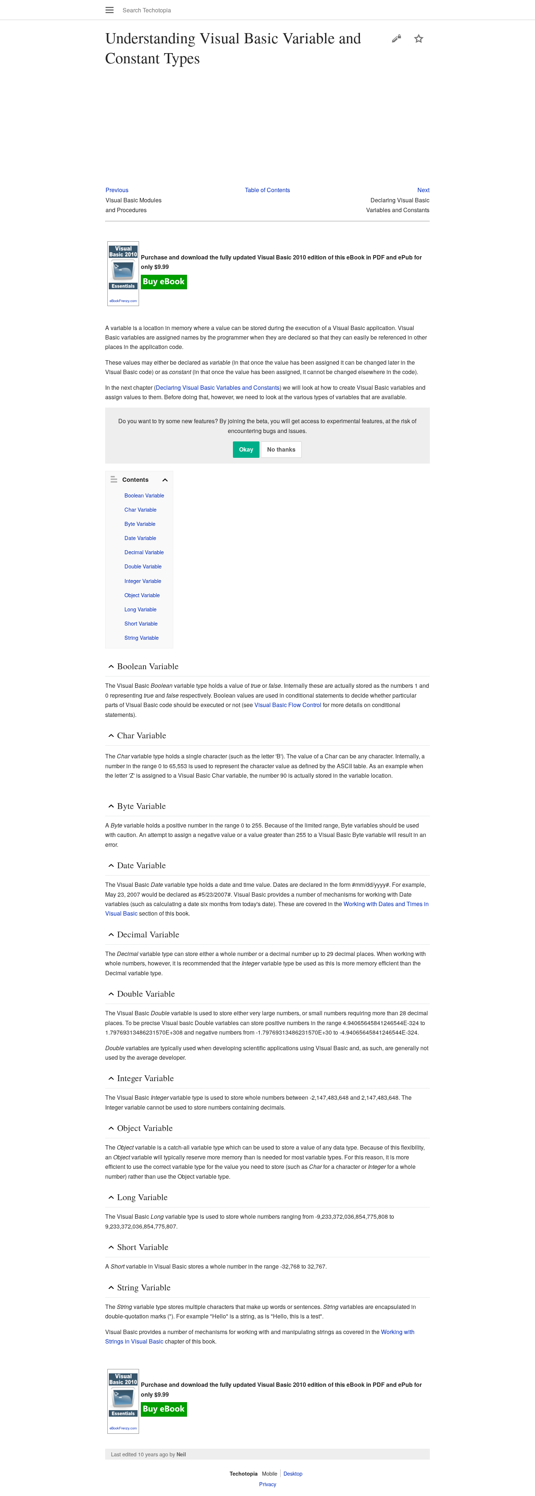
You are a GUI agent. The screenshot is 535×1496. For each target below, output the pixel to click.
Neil (181, 1454)
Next (423, 190)
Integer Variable (142, 580)
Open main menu (109, 9)
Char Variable (140, 509)
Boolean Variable (144, 495)
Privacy (267, 1484)
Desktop (293, 1473)
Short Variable (141, 623)
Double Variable (143, 566)
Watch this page (419, 38)
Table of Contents (267, 190)
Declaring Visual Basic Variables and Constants (218, 387)
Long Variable (140, 609)
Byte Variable (139, 523)
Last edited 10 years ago (139, 1454)
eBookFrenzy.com (123, 300)
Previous (117, 190)
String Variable (141, 637)
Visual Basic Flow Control (287, 705)
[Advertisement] (267, 128)
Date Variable (140, 537)
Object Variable (142, 595)
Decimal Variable (144, 552)
